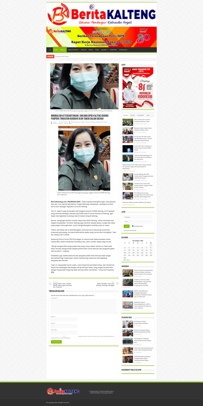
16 (125, 253)
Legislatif (104, 50)
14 (146, 250)
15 (151, 250)
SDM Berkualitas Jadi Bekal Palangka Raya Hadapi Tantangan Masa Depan (142, 358)
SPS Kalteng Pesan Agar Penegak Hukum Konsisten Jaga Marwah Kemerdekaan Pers (143, 195)
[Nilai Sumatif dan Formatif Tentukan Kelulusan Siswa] (128, 122)
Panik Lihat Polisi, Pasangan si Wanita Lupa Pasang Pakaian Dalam (143, 148)
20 (142, 253)
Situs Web (54, 330)
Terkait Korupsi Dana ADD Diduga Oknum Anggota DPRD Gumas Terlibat (143, 185)
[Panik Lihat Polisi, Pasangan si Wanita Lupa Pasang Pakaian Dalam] (128, 148)
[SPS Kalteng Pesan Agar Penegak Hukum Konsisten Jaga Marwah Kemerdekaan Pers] (128, 195)
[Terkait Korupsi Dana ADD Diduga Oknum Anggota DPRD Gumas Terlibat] (128, 186)
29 (151, 255)
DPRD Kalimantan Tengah (78, 122)
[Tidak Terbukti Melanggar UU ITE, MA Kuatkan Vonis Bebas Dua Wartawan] (128, 158)
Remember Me (138, 226)
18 (133, 253)
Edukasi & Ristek (73, 50)
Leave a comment (58, 123)
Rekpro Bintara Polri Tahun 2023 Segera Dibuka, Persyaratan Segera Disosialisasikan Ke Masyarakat (137, 166)
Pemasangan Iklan (106, 393)
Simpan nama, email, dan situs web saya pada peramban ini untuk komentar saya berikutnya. (82, 337)
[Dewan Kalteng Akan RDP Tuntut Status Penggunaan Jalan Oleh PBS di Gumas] (128, 176)
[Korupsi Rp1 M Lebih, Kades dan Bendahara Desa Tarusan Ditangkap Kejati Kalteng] (128, 139)
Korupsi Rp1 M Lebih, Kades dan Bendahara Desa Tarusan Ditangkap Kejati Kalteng (143, 138)
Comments (140, 115)
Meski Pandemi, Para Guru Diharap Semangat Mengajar (105, 283)
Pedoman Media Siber (106, 391)
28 (146, 255)
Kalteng (62, 50)
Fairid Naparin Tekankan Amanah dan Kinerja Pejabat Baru (142, 340)
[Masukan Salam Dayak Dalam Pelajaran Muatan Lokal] (128, 130)
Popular (125, 115)
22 (151, 253)
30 (125, 258)
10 (129, 250)
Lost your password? (130, 230)
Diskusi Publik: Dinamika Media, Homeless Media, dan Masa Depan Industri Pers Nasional (143, 272)
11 (133, 250)
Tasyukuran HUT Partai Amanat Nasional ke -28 (68, 56)
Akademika (113, 50)
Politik (97, 50)
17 (129, 253)
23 (125, 255)
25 (133, 255)
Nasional (83, 50)
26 (138, 255)
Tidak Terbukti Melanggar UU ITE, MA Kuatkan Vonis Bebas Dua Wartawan (143, 157)
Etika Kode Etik (95, 393)
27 (142, 255)
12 (138, 250)
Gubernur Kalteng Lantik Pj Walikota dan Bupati (137, 202)
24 (129, 255)
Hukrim (91, 50)
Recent (133, 115)
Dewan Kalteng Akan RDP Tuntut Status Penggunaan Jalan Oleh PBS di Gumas (143, 176)
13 (142, 250)
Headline (87, 122)
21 (146, 253)
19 (138, 253)
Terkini (56, 50)
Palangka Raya (99, 122)
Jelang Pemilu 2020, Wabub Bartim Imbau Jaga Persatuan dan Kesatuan (62, 284)
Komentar (54, 298)
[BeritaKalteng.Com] (101, 14)
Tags (147, 115)
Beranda (50, 49)
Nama (53, 317)
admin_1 (55, 122)
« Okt (124, 260)
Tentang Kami (123, 50)
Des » (128, 260)
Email (53, 323)
